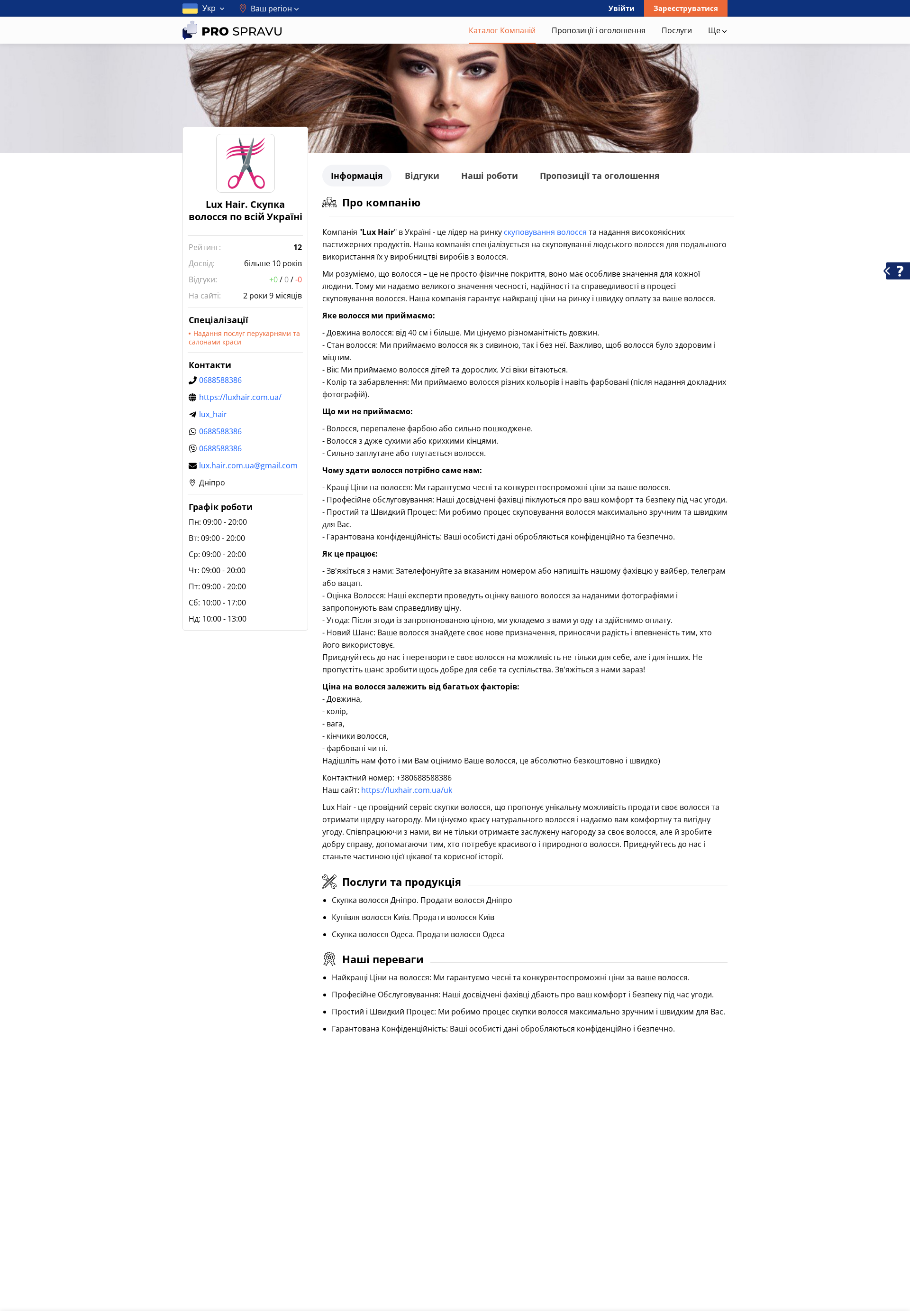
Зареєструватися (686, 8)
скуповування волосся (545, 232)
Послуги (677, 30)
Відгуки (422, 175)
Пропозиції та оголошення (600, 175)
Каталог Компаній (502, 30)
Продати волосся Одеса (461, 934)
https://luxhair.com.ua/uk (406, 790)
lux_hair (213, 414)
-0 (298, 279)
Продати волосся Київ (453, 917)
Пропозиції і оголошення (599, 30)
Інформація (357, 175)
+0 (273, 279)
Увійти (622, 8)
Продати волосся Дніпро (466, 900)
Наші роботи (489, 175)
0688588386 (220, 380)
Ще (715, 30)
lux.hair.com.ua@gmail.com (248, 465)
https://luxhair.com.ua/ (240, 397)
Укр (209, 8)
